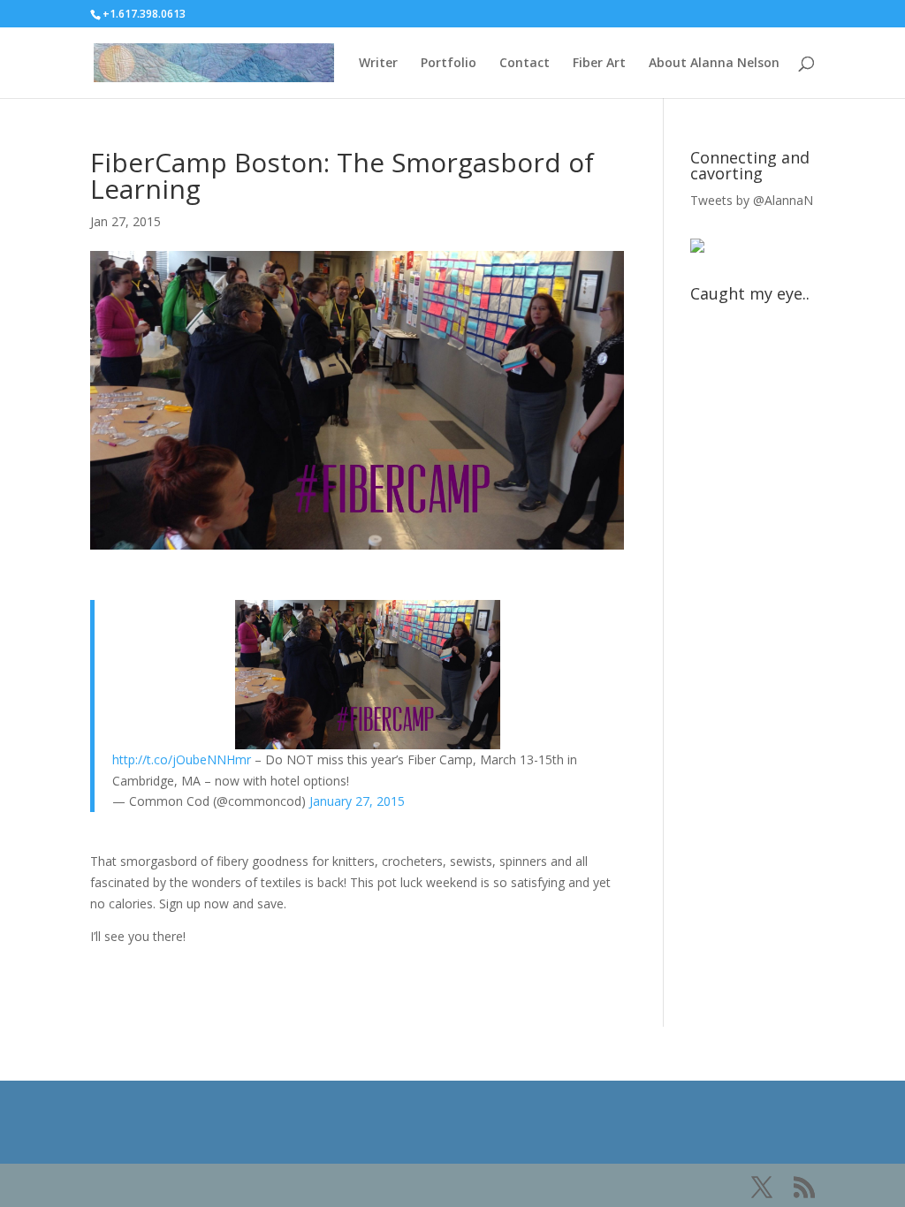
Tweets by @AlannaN (751, 200)
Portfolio (448, 64)
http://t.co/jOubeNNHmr (181, 759)
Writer (378, 64)
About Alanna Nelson (714, 64)
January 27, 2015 (357, 801)
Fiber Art (599, 64)
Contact (524, 64)
